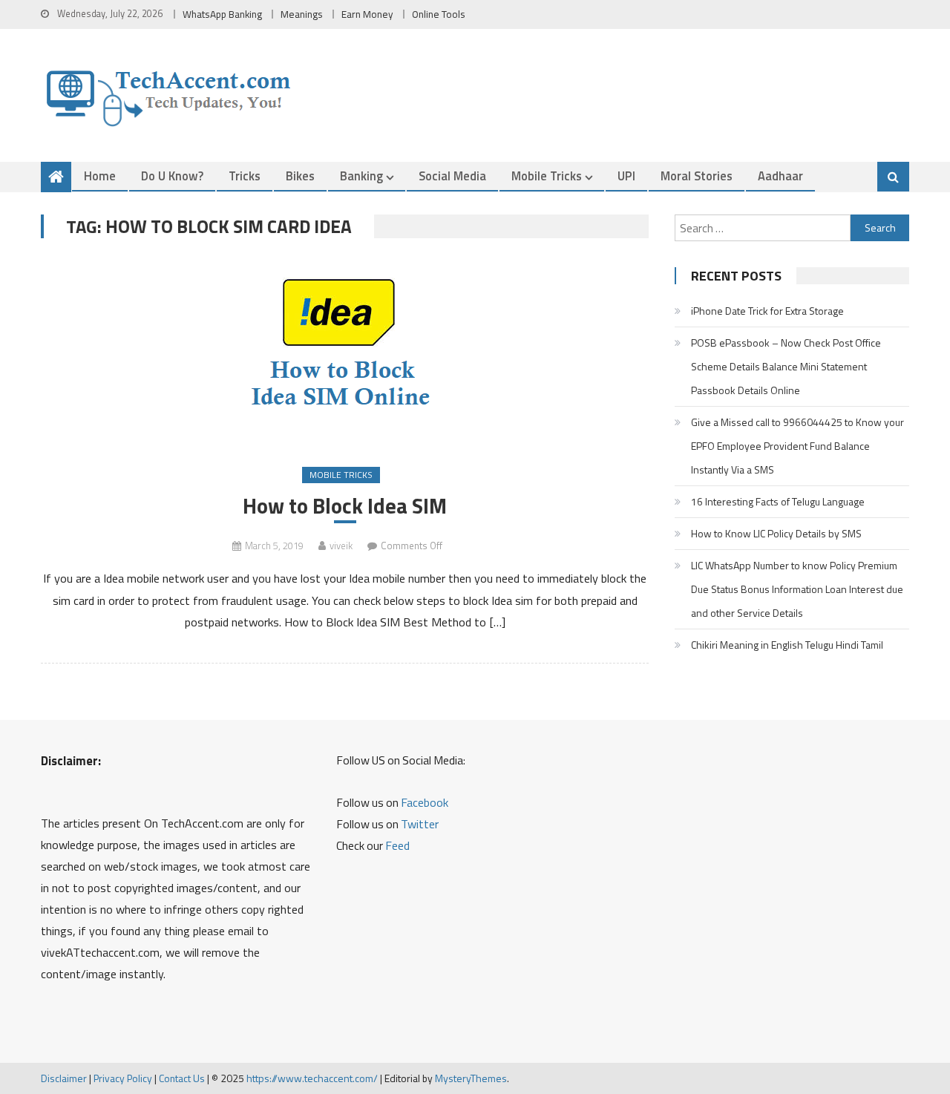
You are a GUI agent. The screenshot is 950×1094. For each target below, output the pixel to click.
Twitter (420, 824)
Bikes (300, 175)
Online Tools (438, 14)
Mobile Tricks (546, 175)
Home (100, 175)
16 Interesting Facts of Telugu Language (778, 501)
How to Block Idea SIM (345, 506)
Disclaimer (64, 1078)
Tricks (245, 175)
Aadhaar (780, 175)
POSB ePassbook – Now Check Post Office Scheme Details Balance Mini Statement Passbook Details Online (786, 366)
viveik (341, 545)
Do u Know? (172, 175)
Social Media (452, 175)
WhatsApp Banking (222, 14)
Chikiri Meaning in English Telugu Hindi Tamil (787, 644)
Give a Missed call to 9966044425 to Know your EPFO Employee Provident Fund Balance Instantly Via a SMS (797, 445)
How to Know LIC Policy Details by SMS (776, 533)
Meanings (302, 14)
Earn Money (367, 14)
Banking (361, 175)
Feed (397, 845)
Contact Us (182, 1078)
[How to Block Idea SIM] (345, 354)
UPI (626, 175)
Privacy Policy (123, 1078)
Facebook (424, 802)
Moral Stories (697, 175)
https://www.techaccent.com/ (312, 1078)
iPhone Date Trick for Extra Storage (767, 310)
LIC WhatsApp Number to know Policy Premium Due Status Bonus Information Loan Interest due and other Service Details (797, 588)
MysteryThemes (471, 1078)
